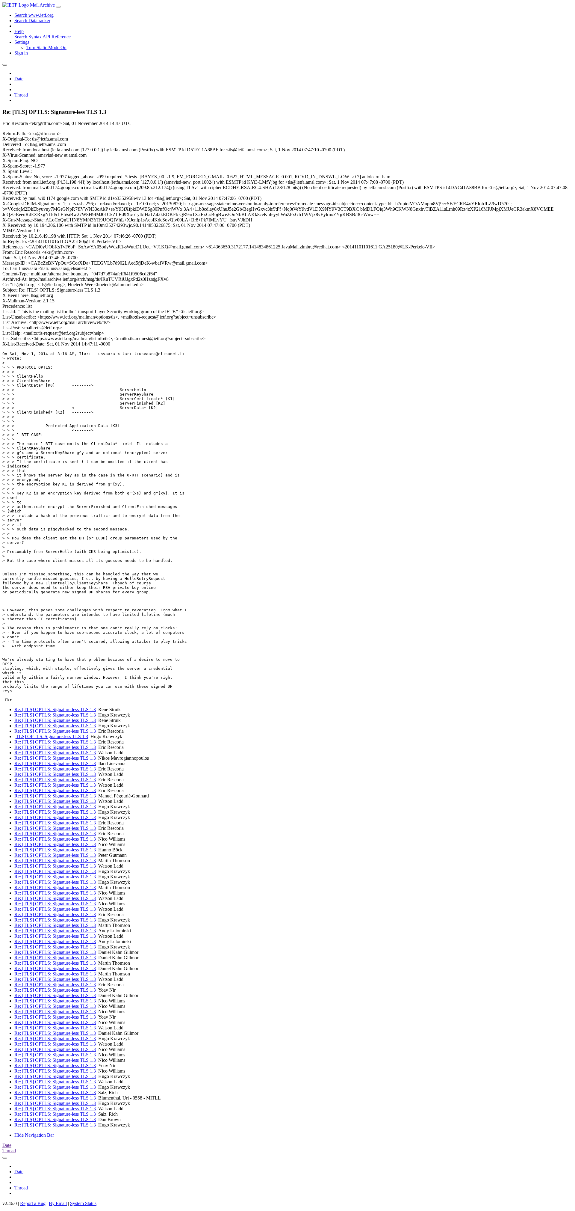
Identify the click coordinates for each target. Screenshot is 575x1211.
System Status (83, 1203)
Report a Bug (33, 1203)
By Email (58, 1203)
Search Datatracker (32, 20)
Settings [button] (21, 42)
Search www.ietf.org (34, 15)
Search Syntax (28, 36)
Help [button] (19, 31)
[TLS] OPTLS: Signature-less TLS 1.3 (51, 736)
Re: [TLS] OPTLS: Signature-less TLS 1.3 (55, 709)
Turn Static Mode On (46, 47)
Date (18, 78)
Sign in (21, 52)
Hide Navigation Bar (34, 1135)
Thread (21, 94)
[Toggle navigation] (58, 6)
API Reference (57, 36)
